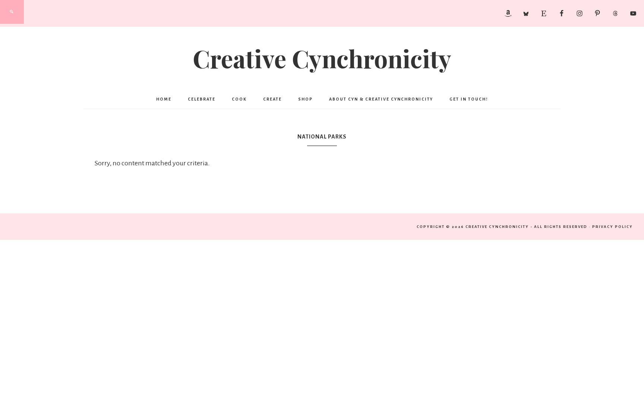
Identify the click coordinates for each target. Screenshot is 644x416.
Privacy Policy (612, 227)
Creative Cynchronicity (322, 58)
